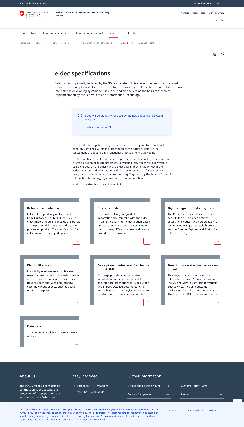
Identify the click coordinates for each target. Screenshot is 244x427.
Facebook (83, 385)
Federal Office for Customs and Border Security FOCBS (83, 14)
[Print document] (215, 53)
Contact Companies (139, 394)
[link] (51, 223)
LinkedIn (99, 392)
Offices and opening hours (144, 385)
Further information (96, 127)
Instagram (102, 385)
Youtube (82, 392)
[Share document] (222, 53)
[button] (23, 33)
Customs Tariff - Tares (194, 385)
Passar (185, 394)
